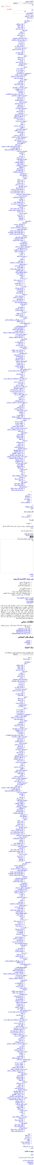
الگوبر (21, 396)
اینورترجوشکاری (19, 401)
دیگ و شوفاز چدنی (18, 202)
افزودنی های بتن (19, 46)
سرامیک (24, 294)
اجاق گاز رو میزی (18, 224)
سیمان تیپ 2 (19, 70)
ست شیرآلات (19, 442)
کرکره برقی (20, 119)
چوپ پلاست (20, 364)
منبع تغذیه (20, 92)
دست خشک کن (19, 461)
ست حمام (20, 431)
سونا (22, 474)
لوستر (21, 124)
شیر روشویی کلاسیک (17, 453)
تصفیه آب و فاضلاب (21, 165)
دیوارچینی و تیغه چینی (21, 47)
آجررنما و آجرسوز (18, 354)
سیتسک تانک (20, 168)
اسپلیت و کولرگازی (18, 197)
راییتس (21, 60)
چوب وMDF (20, 321)
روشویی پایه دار (19, 423)
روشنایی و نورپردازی (21, 121)
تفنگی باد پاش (19, 385)
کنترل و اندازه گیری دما (17, 192)
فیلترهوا (21, 218)
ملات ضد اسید (19, 28)
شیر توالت (20, 443)
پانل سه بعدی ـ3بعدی (17, 49)
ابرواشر (21, 199)
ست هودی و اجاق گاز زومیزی (18, 227)
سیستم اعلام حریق (21, 129)
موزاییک (24, 348)
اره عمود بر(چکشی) (18, 393)
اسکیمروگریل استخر (17, 329)
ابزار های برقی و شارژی (20, 386)
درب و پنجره (23, 278)
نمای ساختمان (23, 353)
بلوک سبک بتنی (19, 52)
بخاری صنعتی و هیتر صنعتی (15, 210)
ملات (25, 22)
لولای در (21, 253)
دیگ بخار (21, 200)
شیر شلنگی (20, 467)
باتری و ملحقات (19, 89)
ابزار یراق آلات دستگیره (20, 249)
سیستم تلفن (20, 98)
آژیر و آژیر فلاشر (18, 130)
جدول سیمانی (19, 362)
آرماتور (21, 32)
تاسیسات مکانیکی (22, 141)
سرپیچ (21, 86)
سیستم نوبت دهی (18, 78)
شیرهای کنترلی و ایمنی (17, 189)
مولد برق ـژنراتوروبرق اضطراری (14, 94)
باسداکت (21, 81)
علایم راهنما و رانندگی (17, 416)
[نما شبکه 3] (32, 537)
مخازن (25, 178)
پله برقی (21, 156)
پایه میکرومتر (19, 373)
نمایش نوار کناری (28, 533)
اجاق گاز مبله (19, 226)
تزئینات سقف (23, 264)
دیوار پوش (20, 261)
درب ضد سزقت (19, 283)
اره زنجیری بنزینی (18, 381)
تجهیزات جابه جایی (22, 151)
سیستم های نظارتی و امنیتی (19, 137)
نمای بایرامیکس (19, 359)
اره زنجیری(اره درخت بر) (16, 391)
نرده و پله (24, 311)
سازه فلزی (20, 343)
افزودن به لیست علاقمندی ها (25, 597)
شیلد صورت (20, 415)
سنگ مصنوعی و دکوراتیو (16, 262)
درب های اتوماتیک (18, 117)
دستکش (21, 412)
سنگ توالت (24, 432)
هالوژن (21, 127)
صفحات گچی (19, 273)
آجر (22, 51)
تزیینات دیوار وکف (22, 256)
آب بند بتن (20, 41)
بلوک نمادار (20, 54)
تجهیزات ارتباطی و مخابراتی (19, 95)
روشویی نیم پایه (19, 421)
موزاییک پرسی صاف (17, 351)
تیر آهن (21, 36)
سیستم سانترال (19, 100)
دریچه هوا (20, 216)
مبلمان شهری (23, 346)
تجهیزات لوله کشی (22, 159)
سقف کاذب (20, 267)
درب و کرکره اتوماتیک (21, 114)
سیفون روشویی (19, 459)
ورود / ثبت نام (26, 1143)
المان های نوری (19, 335)
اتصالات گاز (20, 164)
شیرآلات (24, 440)
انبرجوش (20, 399)
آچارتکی (21, 405)
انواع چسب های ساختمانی (20, 38)
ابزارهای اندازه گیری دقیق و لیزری (17, 370)
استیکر (21, 259)
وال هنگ (21, 439)
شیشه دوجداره (19, 310)
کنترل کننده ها (23, 186)
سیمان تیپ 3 (19, 71)
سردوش (21, 477)
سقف (25, 55)
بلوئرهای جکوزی (19, 331)
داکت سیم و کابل (18, 84)
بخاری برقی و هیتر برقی (16, 208)
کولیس (21, 377)
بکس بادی (20, 383)
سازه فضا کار (19, 356)
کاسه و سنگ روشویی (17, 426)
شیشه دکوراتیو (19, 308)
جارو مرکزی (23, 173)
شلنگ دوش (20, 464)
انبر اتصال (20, 397)
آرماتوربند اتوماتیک (18, 388)
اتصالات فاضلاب (19, 162)
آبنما (26, 324)
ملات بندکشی (19, 24)
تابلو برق (21, 109)
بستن (31, 508)
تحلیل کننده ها (19, 187)
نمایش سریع (30, 601)
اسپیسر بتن (20, 44)
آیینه (22, 305)
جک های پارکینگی (18, 116)
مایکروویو (24, 241)
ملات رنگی (20, 27)
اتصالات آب (20, 160)
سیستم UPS (20, 90)
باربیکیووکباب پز (19, 342)
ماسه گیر (20, 219)
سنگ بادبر (20, 65)
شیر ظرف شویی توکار (17, 490)
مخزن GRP (20, 179)
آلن (22, 404)
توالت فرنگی (20, 437)
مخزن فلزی (20, 183)
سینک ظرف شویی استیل (16, 230)
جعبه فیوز (20, 113)
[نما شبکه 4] (30, 537)
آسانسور (21, 152)
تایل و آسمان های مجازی (16, 269)
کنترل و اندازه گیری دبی (16, 191)
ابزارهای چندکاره (18, 408)
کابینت (25, 318)
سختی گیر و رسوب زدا (17, 203)
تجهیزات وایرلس (19, 103)
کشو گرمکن (23, 245)
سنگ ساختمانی (22, 63)
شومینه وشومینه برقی (21, 302)
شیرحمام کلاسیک (18, 451)
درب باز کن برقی (18, 140)
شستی (21, 133)
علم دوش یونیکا (19, 478)
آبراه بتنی (20, 43)
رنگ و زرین (24, 286)
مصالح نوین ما (19, 358)
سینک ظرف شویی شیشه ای (15, 232)
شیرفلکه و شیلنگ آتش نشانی (12, 149)
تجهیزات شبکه (23, 102)
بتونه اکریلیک (20, 289)
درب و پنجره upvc (18, 280)
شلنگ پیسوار (20, 466)
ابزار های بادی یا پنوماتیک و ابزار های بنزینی (15, 378)
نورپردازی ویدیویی (18, 125)
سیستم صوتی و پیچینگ (17, 76)
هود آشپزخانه (23, 243)
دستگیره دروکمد (19, 251)
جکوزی (21, 471)
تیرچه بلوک (20, 57)
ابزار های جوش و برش (20, 394)
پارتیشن (21, 275)
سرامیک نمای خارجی (17, 300)
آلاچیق (21, 340)
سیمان (25, 67)
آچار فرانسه (20, 407)
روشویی (24, 420)
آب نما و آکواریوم (22, 248)
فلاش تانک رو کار (18, 485)
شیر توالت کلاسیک (18, 450)
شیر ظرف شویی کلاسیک (16, 455)
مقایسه (31, 574)
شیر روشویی (19, 445)
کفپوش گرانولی (19, 366)
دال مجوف (20, 59)
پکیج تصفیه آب (19, 170)
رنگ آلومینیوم (19, 292)
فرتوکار (25, 235)
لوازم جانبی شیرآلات (21, 463)
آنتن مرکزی (20, 97)
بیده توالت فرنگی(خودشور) (16, 458)
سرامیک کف (20, 299)
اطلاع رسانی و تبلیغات (21, 75)
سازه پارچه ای (19, 62)
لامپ (22, 122)
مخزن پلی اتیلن (19, 184)
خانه (32, 526)
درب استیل (20, 281)
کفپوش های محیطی (21, 361)
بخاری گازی (20, 211)
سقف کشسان (19, 270)
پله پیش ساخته (19, 315)
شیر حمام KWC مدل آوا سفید (23, 579)
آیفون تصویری (19, 138)
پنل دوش (20, 480)
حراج (28, 515)
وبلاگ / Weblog (29, 507)
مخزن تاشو (20, 181)
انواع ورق (20, 33)
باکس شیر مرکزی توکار (16, 488)
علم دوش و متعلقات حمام (19, 475)
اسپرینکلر (17, 144)
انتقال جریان (23, 79)
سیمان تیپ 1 (19, 68)
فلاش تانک (24, 482)
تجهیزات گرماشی (22, 205)
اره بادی (21, 380)
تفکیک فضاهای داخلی (21, 272)
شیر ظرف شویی (18, 447)
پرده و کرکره (23, 316)
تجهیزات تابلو (20, 111)
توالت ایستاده (19, 436)
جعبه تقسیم (20, 82)
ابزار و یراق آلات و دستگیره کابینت (14, 319)
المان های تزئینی (18, 265)
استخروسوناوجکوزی (21, 326)
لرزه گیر (24, 176)
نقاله (22, 372)
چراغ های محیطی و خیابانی (16, 337)
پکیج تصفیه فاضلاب (18, 172)
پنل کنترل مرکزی (18, 135)
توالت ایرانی (20, 434)
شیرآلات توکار (23, 486)
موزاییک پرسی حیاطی (17, 350)
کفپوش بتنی (20, 367)
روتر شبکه (20, 105)
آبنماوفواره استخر (18, 327)
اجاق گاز (24, 222)
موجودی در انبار (25, 516)
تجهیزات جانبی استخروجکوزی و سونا (13, 332)
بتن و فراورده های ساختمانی (19, 40)
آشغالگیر (21, 167)
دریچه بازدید (20, 214)
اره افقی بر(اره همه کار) (16, 389)
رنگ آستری (20, 291)
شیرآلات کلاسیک (22, 448)
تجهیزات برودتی (22, 195)
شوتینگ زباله (23, 175)
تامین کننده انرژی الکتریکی (19, 87)
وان (22, 472)
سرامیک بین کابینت (18, 297)
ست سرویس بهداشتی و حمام (19, 428)
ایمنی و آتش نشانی (22, 410)
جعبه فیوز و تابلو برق (21, 108)
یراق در (21, 254)
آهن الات (24, 30)
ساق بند (21, 413)
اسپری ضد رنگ (19, 288)
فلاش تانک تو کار (18, 483)
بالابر (22, 154)
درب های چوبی (19, 284)
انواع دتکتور (20, 132)
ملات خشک (20, 25)
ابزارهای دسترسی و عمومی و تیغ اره (17, 402)
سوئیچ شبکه (20, 106)
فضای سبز (24, 339)
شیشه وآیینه (23, 304)
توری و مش (20, 35)
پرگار (22, 375)
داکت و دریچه (23, 213)
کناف (22, 276)
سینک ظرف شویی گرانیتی (16, 234)
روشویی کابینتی (19, 424)
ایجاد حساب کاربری (28, 1160)
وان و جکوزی (23, 469)
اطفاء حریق (20, 143)
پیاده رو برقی (19, 157)
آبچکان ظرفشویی (18, 238)
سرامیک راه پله (19, 296)
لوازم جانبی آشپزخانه (21, 237)
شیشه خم (20, 307)
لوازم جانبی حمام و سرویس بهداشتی (17, 456)
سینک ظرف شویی (22, 229)
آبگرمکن (21, 207)
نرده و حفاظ (20, 313)
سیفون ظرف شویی (18, 240)
